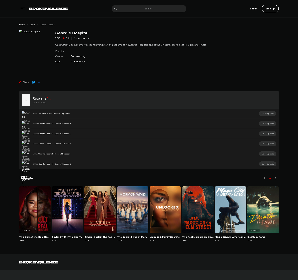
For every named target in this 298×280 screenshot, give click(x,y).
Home (22, 25)
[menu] (23, 8)
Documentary (81, 38)
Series (32, 25)
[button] (270, 178)
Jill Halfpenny (77, 61)
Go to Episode (268, 113)
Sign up (270, 8)
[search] (115, 8)
